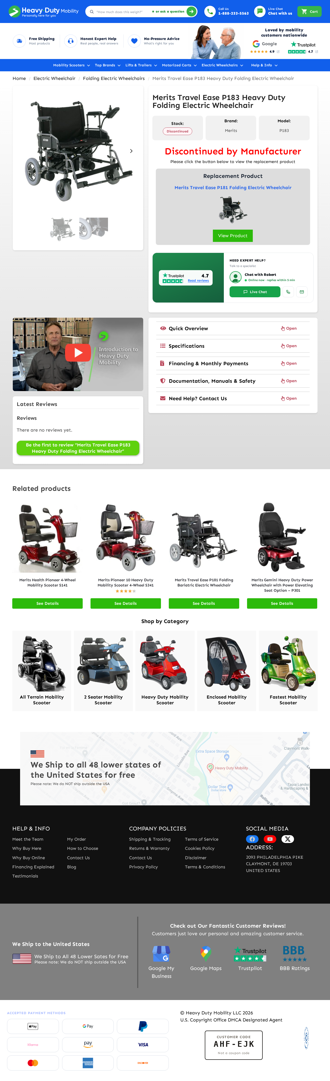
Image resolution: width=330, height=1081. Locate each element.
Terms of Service (201, 839)
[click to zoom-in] (78, 151)
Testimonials (25, 876)
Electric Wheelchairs (220, 65)
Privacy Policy (143, 866)
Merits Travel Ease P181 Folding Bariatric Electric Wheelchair (204, 583)
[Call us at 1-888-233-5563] (288, 291)
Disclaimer (195, 857)
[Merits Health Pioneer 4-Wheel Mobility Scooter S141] (47, 537)
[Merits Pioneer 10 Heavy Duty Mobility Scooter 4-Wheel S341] (126, 537)
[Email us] (302, 291)
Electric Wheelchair (54, 78)
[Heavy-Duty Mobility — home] (44, 11)
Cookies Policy (199, 848)
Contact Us (78, 857)
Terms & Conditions (205, 866)
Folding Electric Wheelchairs (114, 78)
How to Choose (82, 848)
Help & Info (261, 65)
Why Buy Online (28, 857)
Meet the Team (27, 839)
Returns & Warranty (149, 848)
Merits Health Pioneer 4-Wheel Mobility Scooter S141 (47, 583)
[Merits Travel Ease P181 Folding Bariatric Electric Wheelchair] (204, 537)
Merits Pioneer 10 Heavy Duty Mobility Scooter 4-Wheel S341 (126, 583)
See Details (48, 603)
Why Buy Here (26, 848)
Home (19, 78)
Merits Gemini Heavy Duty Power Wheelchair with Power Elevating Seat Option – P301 (282, 585)
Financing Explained (33, 866)
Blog (71, 866)
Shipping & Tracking (150, 839)
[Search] (191, 11)
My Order (76, 839)
